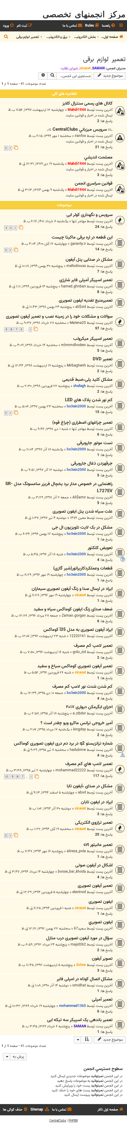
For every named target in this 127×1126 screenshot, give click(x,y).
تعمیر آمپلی (102, 999)
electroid (79, 892)
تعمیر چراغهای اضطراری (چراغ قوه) (82, 422)
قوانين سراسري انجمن (94, 183)
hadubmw (78, 750)
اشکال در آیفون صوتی (94, 865)
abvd (82, 792)
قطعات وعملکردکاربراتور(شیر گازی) (83, 568)
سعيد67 (80, 928)
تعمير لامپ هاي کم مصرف (89, 763)
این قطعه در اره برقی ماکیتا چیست (82, 237)
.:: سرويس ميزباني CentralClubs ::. (80, 129)
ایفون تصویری (101, 901)
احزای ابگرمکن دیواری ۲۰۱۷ (89, 707)
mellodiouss (76, 266)
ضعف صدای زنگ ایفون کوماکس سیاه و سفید (73, 609)
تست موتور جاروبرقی (95, 443)
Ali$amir (79, 497)
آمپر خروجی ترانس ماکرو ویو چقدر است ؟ (76, 723)
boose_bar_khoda (72, 871)
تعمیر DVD (103, 359)
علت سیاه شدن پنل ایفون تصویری (83, 511)
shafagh (79, 386)
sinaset (85, 68)
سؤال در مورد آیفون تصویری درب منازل (79, 938)
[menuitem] (109, 26)
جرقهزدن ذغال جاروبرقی (92, 463)
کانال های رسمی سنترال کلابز (87, 103)
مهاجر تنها (79, 221)
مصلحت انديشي (98, 157)
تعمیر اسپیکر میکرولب (93, 338)
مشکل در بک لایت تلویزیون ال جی (82, 527)
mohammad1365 (72, 1006)
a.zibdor (79, 713)
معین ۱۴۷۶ (78, 518)
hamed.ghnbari (73, 286)
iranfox (80, 136)
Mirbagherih (76, 365)
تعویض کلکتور (100, 547)
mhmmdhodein (73, 345)
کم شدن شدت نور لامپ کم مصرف (82, 686)
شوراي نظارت (69, 68)
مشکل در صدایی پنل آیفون (89, 259)
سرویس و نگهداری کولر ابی (89, 214)
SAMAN (98, 68)
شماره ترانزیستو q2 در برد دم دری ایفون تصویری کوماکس (63, 743)
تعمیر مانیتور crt (98, 844)
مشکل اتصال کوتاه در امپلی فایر (85, 979)
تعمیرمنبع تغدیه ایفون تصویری (86, 300)
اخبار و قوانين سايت (79, 115)
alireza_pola (76, 851)
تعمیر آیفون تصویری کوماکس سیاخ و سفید (75, 666)
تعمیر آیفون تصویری (95, 885)
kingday (79, 729)
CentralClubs (57, 1120)
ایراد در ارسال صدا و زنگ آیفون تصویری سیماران (72, 588)
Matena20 (78, 323)
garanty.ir (78, 244)
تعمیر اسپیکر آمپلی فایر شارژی (86, 280)
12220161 (77, 636)
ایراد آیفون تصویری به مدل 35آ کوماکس (78, 629)
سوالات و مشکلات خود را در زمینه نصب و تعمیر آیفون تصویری (59, 316)
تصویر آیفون (102, 958)
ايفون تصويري (101, 922)
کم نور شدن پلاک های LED (89, 400)
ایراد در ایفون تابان (97, 802)
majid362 (78, 944)
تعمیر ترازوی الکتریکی (94, 822)
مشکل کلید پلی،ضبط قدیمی (87, 379)
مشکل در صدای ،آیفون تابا (90, 786)
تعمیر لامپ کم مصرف (93, 645)
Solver (81, 965)
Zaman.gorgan (74, 615)
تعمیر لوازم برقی (104, 59)
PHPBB (73, 1120)
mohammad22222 (71, 770)
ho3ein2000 (76, 406)
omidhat (79, 985)
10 (6, 776)
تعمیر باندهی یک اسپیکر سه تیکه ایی (80, 1019)
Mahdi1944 (77, 110)
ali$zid (80, 307)
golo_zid (79, 652)
